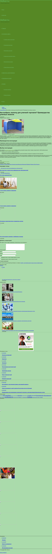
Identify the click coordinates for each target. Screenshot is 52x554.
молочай (34, 395)
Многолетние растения (8, 61)
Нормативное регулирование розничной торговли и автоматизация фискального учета (18, 311)
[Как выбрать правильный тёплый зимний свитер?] (7, 478)
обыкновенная (39, 395)
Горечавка (1, 395)
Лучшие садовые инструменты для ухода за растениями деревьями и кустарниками (18, 330)
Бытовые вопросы (7, 89)
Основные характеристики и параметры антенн (11, 221)
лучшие (29, 395)
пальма (19, 397)
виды (4, 395)
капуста (12, 395)
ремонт (39, 397)
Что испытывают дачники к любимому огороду (11, 236)
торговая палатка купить (9, 150)
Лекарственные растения (9, 67)
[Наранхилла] (7, 421)
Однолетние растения (8, 45)
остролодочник (15, 397)
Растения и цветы (6, 34)
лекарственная (24, 395)
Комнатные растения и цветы (9, 56)
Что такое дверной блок (6, 175)
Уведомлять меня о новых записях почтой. (9, 259)
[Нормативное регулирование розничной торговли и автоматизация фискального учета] (7, 310)
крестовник (15, 395)
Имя (1, 251)
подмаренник (25, 397)
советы (41, 397)
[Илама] (7, 432)
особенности (9, 397)
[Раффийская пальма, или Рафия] (7, 466)
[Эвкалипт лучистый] (7, 489)
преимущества (34, 397)
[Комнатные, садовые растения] (4, 3)
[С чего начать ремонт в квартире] (8, 188)
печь (21, 397)
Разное (4, 110)
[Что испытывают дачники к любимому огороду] (8, 234)
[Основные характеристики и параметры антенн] (7, 219)
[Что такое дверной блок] (5, 173)
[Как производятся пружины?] (8, 535)
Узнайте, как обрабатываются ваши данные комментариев (31, 262)
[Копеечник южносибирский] (7, 512)
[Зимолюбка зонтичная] (7, 409)
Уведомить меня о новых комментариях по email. (10, 257)
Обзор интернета (7, 95)
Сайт (1, 255)
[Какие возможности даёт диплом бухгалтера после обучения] (7, 300)
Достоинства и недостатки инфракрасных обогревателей (14, 170)
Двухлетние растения (8, 50)
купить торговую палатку (14, 136)
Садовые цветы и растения (9, 39)
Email (1, 253)
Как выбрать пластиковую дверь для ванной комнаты (12, 291)
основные (3, 397)
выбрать (8, 395)
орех (0, 397)
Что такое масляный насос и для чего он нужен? (11, 279)
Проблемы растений (6, 78)
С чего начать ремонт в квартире (8, 190)
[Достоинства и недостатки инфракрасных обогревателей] (11, 168)
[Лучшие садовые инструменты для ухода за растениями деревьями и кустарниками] (7, 329)
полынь (29, 397)
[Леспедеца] (7, 501)
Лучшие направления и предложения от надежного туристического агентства (16, 320)
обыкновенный (47, 395)
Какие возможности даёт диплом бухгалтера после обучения (13, 301)
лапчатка (19, 395)
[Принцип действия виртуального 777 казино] (8, 455)
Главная (1, 110)
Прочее (3, 84)
